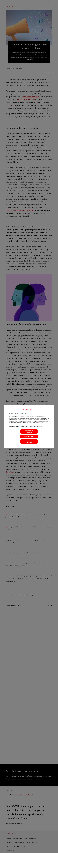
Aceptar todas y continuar (29, 441)
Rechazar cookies (29, 436)
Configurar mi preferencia (29, 431)
